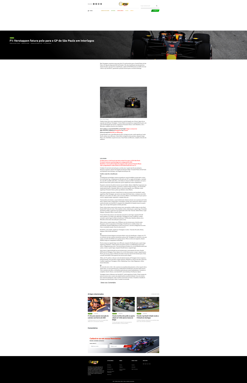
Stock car (109, 374)
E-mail (111, 343)
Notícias (113, 10)
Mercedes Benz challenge (110, 372)
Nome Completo (93, 343)
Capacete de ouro (105, 10)
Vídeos (131, 10)
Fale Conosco (135, 369)
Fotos (126, 10)
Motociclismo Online (122, 370)
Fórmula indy (110, 369)
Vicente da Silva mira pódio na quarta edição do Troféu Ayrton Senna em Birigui (123, 317)
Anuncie (133, 367)
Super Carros (120, 10)
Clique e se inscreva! (131, 129)
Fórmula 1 (109, 367)
